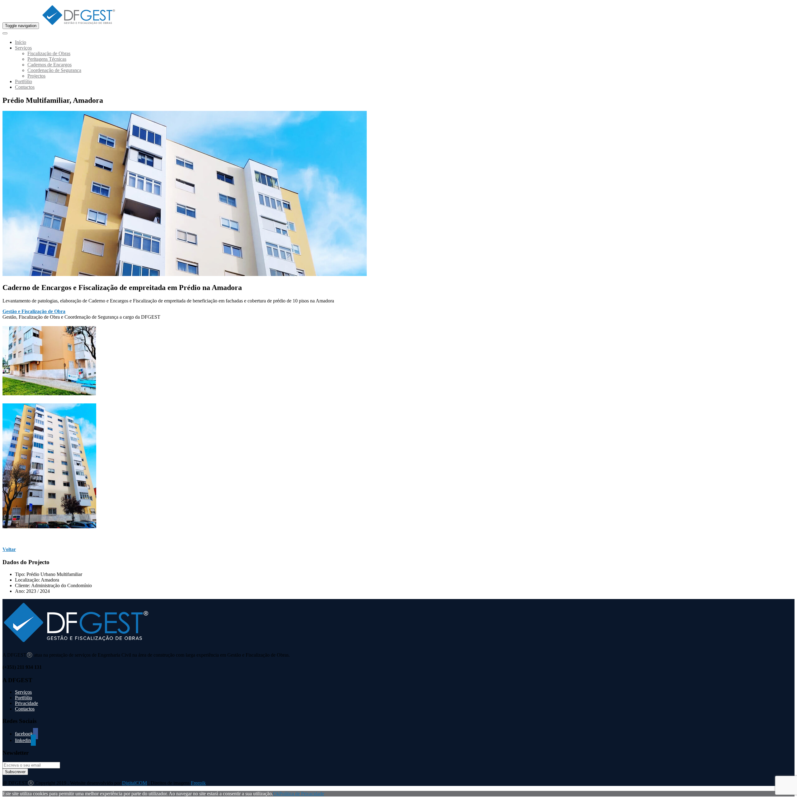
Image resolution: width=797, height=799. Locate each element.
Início (20, 42)
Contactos (25, 87)
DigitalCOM (134, 783)
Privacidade (26, 703)
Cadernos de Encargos (49, 64)
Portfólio (23, 81)
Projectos (36, 75)
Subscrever (15, 771)
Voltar (9, 549)
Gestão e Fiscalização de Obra (33, 311)
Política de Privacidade (301, 793)
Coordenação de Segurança (54, 70)
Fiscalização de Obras (48, 53)
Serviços (23, 47)
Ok (276, 793)
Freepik (198, 783)
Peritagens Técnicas (46, 59)
